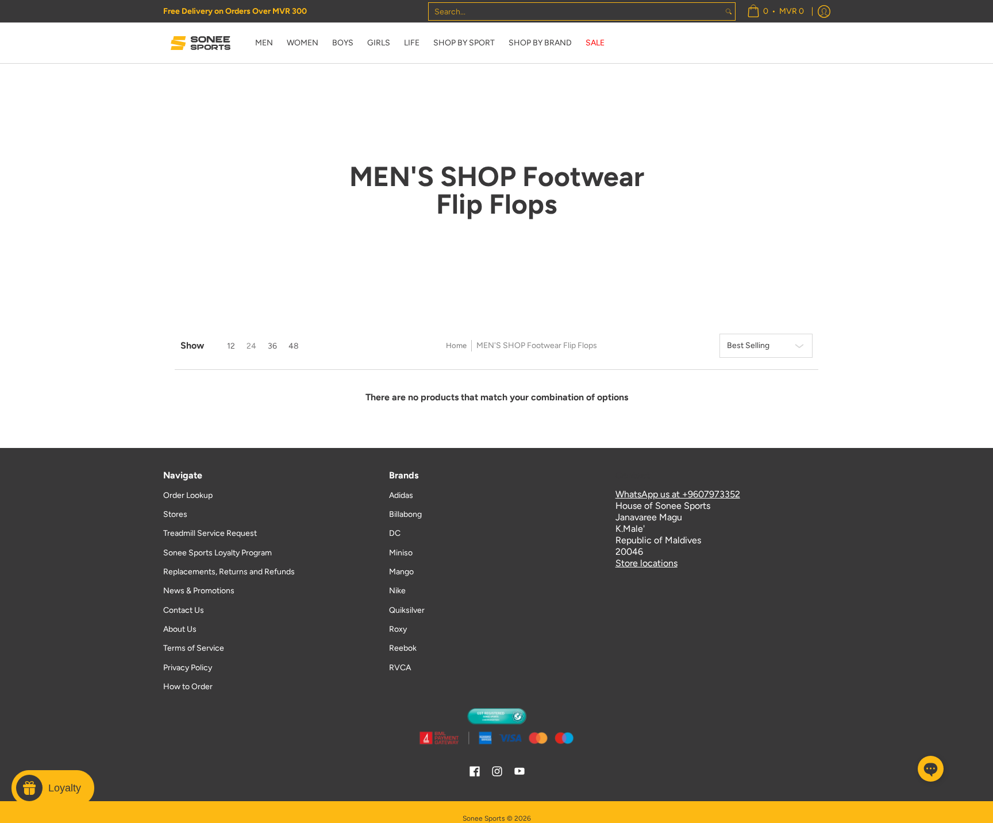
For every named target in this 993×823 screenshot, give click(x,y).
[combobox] (575, 11)
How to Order (188, 686)
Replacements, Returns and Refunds (229, 572)
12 (231, 346)
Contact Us (183, 610)
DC (395, 533)
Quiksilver (407, 610)
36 (272, 346)
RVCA (400, 668)
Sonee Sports (484, 818)
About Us (180, 629)
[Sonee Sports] (200, 43)
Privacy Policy (187, 668)
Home (456, 345)
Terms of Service (193, 648)
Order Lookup (188, 495)
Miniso (401, 553)
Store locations (646, 563)
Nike (397, 591)
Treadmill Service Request (210, 533)
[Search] (728, 11)
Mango (401, 572)
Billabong (405, 514)
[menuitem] (775, 11)
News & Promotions (198, 591)
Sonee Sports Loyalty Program (217, 553)
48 (293, 346)
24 (251, 346)
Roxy (398, 629)
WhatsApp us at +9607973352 (677, 494)
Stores (175, 514)
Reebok (403, 648)
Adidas (401, 495)
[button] (475, 772)
